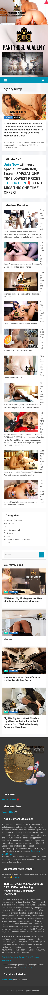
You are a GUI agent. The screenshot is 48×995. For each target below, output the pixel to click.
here (17, 877)
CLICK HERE (17, 183)
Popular (8, 117)
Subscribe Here (9, 799)
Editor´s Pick (9, 523)
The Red (8, 639)
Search (41, 555)
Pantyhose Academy (31, 991)
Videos (17, 117)
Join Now (11, 164)
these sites (7, 980)
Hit (5, 527)
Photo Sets (8, 533)
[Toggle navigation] (5, 80)
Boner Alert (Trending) (13, 520)
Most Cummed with (12, 530)
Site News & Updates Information (18, 539)
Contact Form (26, 967)
